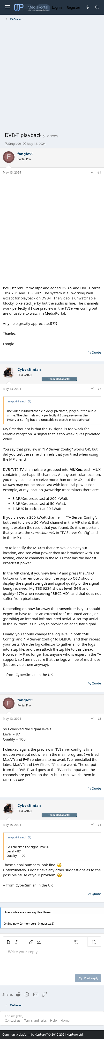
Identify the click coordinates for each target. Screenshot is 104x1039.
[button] (8, 942)
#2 (99, 389)
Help (53, 1020)
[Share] (93, 172)
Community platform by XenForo (42, 1034)
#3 (99, 719)
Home (64, 1020)
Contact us (12, 1020)
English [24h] (14, 1016)
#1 (99, 172)
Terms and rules (35, 1020)
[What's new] (87, 7)
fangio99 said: (16, 401)
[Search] (97, 7)
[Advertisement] (52, 77)
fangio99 (14, 143)
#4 (99, 825)
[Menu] (7, 7)
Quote (96, 352)
